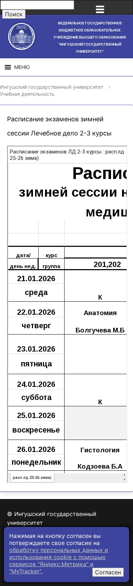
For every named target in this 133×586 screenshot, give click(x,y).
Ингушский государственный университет (51, 87)
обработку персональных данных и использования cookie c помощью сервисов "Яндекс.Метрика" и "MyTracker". (58, 560)
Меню (22, 67)
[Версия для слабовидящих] (124, 7)
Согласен (108, 572)
